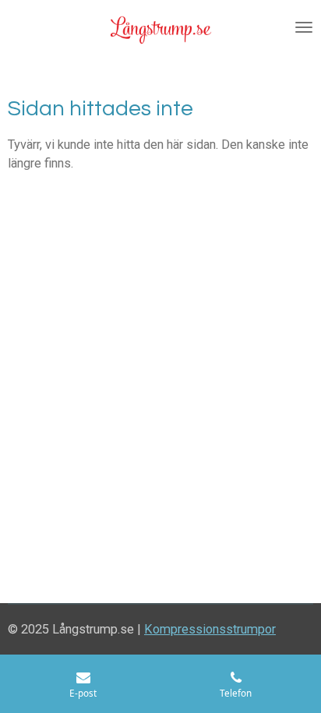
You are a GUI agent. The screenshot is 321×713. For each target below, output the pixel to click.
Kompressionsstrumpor (210, 629)
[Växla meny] (304, 27)
